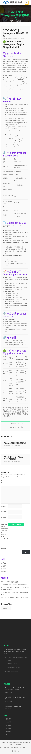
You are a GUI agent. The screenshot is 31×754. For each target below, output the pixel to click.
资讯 (8, 747)
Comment (4, 482)
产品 (4, 747)
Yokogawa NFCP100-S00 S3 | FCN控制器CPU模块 (15, 593)
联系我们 (22, 747)
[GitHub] (15, 751)
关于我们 (16, 747)
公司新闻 (4, 566)
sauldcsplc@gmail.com (14, 667)
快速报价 (8, 728)
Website (3, 517)
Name (3, 506)
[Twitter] (19, 751)
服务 (11, 747)
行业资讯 (4, 571)
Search (3, 548)
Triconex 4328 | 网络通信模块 (15, 443)
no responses (15, 38)
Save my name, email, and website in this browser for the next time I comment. (4, 533)
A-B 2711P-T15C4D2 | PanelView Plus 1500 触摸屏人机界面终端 (15, 588)
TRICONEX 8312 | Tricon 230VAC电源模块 (13, 458)
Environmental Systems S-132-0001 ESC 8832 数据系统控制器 (15, 688)
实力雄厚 (8, 725)
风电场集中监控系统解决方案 (13, 706)
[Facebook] (12, 751)
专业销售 (8, 722)
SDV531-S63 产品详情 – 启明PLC (15, 340)
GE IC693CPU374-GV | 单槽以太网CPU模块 (14, 597)
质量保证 (8, 735)
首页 (11, 21)
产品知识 (18, 21)
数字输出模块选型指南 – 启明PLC (14, 342)
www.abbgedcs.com (13, 671)
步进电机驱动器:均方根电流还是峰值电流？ (15, 698)
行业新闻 (4, 569)
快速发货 (8, 731)
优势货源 (8, 719)
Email (3, 512)
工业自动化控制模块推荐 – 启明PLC (15, 344)
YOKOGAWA (6, 608)
